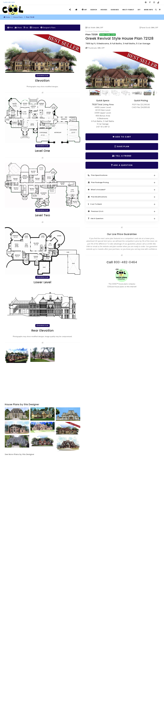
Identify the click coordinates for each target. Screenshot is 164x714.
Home (8, 17)
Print (11, 27)
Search (93, 10)
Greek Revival (98, 31)
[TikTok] (158, 2)
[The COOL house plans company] (122, 275)
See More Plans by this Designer (19, 454)
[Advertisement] (42, 383)
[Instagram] (154, 2)
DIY (139, 10)
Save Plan (122, 146)
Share (19, 27)
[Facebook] (150, 2)
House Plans (18, 17)
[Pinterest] (146, 2)
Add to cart (123, 136)
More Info (148, 10)
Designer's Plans (48, 27)
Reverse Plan (43, 75)
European (89, 31)
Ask (26, 27)
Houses (104, 10)
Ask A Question (123, 165)
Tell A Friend (123, 155)
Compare (35, 27)
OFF (101, 27)
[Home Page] (77, 9)
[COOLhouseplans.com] (12, 9)
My (85, 10)
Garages (115, 10)
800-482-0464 (10, 2)
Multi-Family (128, 10)
